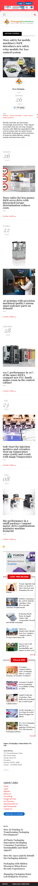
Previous (30, 9)
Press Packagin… (19, 89)
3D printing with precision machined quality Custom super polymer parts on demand (19, 304)
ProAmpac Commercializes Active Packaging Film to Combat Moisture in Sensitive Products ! (19, 671)
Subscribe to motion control (4, 546)
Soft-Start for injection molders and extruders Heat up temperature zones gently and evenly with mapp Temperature (17, 451)
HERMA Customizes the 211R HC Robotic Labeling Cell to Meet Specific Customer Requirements (20, 603)
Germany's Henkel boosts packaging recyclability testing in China (26, 685)
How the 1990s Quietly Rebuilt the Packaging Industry (19, 856)
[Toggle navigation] (4, 14)
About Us (7, 794)
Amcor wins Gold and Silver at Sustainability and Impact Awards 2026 (26, 647)
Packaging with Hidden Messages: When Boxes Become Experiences (15, 866)
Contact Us (8, 809)
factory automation (16, 115)
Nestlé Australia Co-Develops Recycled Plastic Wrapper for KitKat (26, 713)
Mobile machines (8, 118)
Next (33, 9)
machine (5, 115)
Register (28, 3)
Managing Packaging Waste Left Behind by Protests (17, 875)
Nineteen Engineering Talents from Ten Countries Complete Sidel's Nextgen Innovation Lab (20, 633)
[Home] (19, 22)
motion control (28, 115)
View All (32, 655)
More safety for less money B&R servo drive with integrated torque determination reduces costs (19, 202)
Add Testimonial (10, 806)
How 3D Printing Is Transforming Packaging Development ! (16, 832)
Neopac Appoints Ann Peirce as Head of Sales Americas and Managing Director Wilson (20, 588)
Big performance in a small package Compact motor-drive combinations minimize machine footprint (19, 525)
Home (6, 786)
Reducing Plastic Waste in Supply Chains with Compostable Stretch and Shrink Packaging (20, 618)
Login (20, 3)
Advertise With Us (11, 804)
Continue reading (8, 216)
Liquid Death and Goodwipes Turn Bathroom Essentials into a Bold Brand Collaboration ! (20, 699)
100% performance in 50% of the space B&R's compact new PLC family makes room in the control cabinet (19, 377)
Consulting (8, 796)
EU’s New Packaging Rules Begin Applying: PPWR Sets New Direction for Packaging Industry (20, 727)
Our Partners (9, 801)
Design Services (10, 799)
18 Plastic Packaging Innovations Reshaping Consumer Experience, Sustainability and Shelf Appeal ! (16, 845)
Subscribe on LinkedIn (14, 814)
